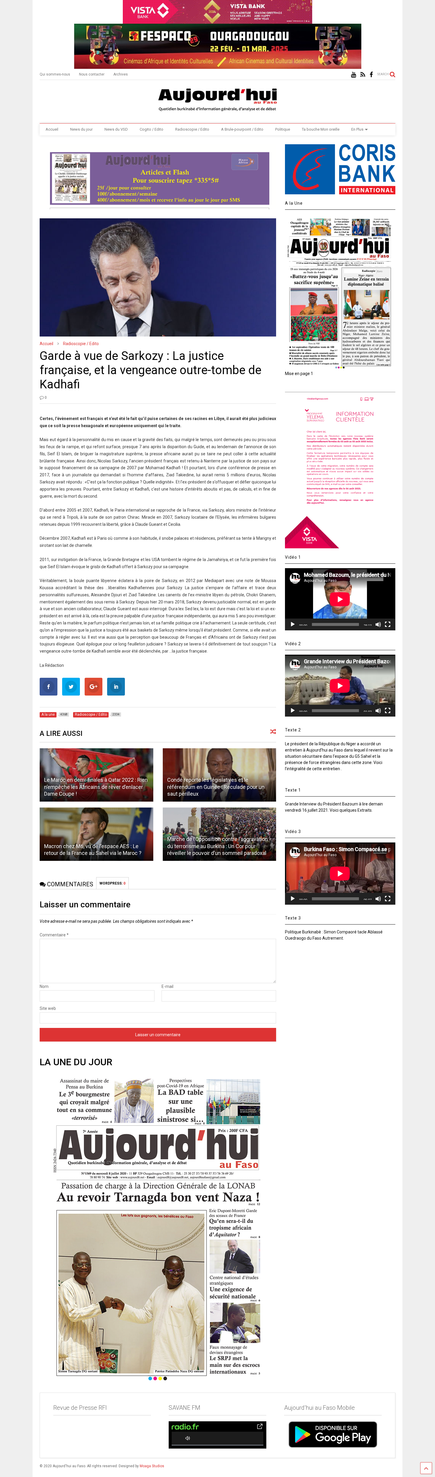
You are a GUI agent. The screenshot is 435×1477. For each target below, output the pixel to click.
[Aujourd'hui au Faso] (217, 98)
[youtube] (353, 75)
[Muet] (378, 624)
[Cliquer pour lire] (96, 834)
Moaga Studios (152, 1466)
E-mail (167, 986)
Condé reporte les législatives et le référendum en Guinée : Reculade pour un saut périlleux (216, 787)
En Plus (357, 129)
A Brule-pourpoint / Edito (242, 129)
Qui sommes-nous (55, 74)
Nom (44, 986)
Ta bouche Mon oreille (320, 129)
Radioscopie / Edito (192, 129)
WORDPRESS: (112, 883)
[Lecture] (293, 624)
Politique (282, 129)
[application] (340, 599)
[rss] (362, 75)
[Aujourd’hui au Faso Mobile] (333, 1434)
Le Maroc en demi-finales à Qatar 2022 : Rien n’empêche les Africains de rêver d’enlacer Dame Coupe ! (96, 787)
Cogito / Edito (151, 129)
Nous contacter (91, 74)
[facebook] (371, 75)
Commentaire (54, 935)
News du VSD (116, 129)
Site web (48, 1008)
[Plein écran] (388, 624)
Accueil (52, 129)
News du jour (81, 129)
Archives (120, 74)
